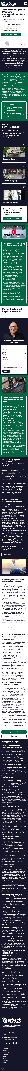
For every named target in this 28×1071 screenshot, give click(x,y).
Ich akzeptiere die (14, 367)
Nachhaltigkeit (6, 1056)
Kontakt (4, 1058)
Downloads (5, 1054)
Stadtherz (4, 1062)
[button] (25, 3)
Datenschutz (5, 1050)
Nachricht (4, 357)
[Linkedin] (15, 1043)
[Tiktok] (9, 1043)
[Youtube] (6, 1043)
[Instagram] (12, 1043)
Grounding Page (6, 1052)
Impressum (5, 1048)
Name (3, 347)
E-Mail (4, 352)
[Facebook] (3, 1043)
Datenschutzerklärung (19, 367)
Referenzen (5, 1060)
